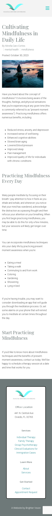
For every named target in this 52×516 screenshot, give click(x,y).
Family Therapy (26, 441)
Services (26, 472)
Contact (26, 488)
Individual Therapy (26, 437)
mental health (12, 49)
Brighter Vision (33, 507)
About (26, 468)
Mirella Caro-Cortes (15, 46)
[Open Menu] (47, 8)
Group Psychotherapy (26, 444)
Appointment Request (26, 492)
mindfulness (27, 49)
